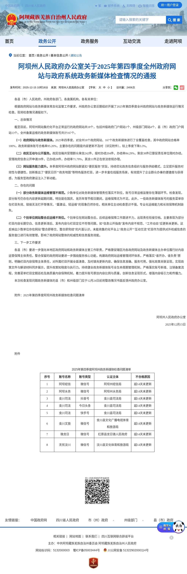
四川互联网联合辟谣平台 (118, 536)
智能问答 (149, 5)
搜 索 (176, 20)
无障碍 (130, 5)
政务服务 (89, 41)
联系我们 (91, 536)
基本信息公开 (59, 55)
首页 (9, 41)
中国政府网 (12, 5)
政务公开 (47, 41)
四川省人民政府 (35, 5)
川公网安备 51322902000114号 (128, 550)
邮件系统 (114, 5)
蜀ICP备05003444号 (86, 550)
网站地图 (75, 536)
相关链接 (59, 536)
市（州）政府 (98, 520)
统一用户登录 (170, 5)
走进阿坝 (173, 41)
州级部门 (130, 520)
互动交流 (132, 41)
